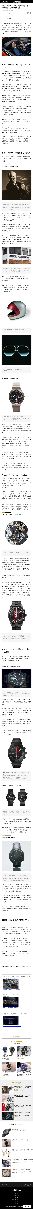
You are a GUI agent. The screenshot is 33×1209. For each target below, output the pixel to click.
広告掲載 (16, 1201)
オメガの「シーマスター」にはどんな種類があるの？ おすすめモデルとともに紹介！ (8, 1057)
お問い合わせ (16, 1195)
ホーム (3, 10)
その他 (11, 10)
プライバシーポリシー (16, 1199)
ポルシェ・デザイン (7, 18)
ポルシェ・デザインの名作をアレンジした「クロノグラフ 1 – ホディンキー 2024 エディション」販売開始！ (22, 1105)
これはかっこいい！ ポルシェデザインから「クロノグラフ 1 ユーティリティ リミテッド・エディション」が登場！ (22, 1114)
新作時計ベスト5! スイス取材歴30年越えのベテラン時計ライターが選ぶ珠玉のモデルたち (22, 1088)
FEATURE (7, 10)
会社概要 (16, 1193)
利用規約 (16, 1197)
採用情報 (16, 1203)
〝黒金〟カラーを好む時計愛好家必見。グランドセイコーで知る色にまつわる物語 (8, 1073)
